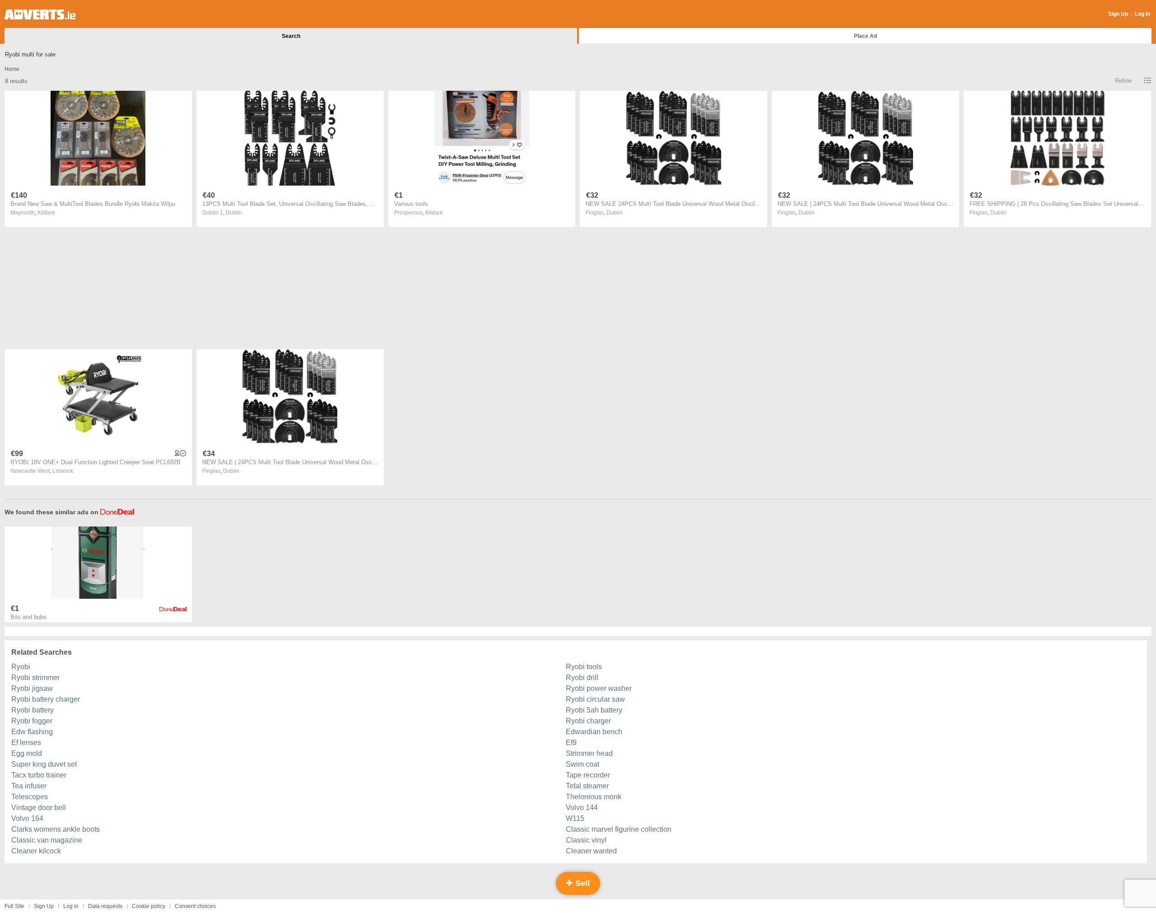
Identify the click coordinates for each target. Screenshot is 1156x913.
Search (291, 36)
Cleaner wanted (591, 851)
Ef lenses (26, 742)
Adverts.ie (40, 14)
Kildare (46, 213)
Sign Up (1118, 14)
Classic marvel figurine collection (618, 829)
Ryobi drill (582, 677)
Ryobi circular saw (595, 699)
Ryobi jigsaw (32, 688)
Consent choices (195, 906)
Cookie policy (148, 906)
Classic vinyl (586, 840)
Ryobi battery (32, 710)
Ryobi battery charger (45, 699)
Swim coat (582, 764)
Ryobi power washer (599, 688)
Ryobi (20, 667)
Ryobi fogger (31, 721)
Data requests (105, 906)
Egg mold (26, 753)
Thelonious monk (593, 797)
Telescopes (29, 797)
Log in (71, 906)
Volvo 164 (27, 818)
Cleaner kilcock (36, 851)
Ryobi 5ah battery (594, 710)
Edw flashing (32, 732)
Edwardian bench (594, 732)
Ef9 (571, 742)
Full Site (14, 906)
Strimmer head (589, 753)
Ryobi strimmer (35, 677)
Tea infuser (29, 786)
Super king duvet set (44, 764)
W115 (575, 818)
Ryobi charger (588, 721)
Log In (1142, 14)
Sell (581, 883)
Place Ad (865, 36)
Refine (1123, 80)
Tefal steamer (587, 786)
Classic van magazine (46, 840)
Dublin (234, 213)
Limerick (62, 471)
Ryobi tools (584, 667)
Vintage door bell (38, 807)
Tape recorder (588, 775)
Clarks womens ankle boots (55, 829)
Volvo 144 (582, 807)
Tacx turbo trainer (38, 775)
